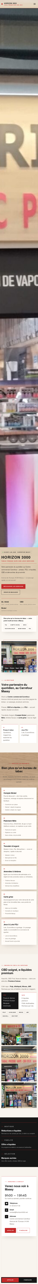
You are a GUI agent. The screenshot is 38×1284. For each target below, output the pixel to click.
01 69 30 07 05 (15, 1206)
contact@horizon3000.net (19, 1212)
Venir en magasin (11, 592)
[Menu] (35, 4)
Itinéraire (23, 1230)
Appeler (10, 1230)
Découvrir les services (13, 586)
